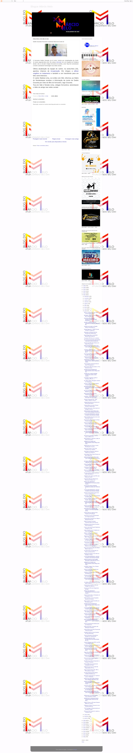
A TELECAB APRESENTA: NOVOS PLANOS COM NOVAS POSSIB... (92, 414)
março (85, 714)
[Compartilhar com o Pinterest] (57, 96)
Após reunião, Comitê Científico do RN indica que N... (91, 601)
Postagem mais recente (40, 139)
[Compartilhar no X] (54, 96)
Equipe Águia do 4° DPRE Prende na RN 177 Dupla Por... (91, 330)
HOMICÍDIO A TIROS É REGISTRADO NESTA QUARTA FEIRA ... (91, 360)
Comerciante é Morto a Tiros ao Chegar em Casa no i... (91, 586)
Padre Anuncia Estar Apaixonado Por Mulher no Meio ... (91, 611)
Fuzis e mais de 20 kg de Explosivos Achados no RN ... (92, 528)
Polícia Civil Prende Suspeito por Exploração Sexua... (91, 570)
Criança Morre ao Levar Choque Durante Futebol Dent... (91, 406)
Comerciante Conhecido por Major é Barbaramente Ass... (92, 519)
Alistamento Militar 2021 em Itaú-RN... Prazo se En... (91, 537)
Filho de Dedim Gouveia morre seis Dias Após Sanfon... (92, 417)
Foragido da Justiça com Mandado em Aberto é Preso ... (91, 539)
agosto (86, 303)
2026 (84, 285)
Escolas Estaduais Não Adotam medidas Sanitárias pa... (91, 673)
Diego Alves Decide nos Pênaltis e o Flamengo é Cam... (92, 653)
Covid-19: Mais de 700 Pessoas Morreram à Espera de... (91, 479)
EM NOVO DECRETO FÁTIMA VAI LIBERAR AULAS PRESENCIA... (91, 462)
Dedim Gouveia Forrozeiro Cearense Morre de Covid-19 (91, 522)
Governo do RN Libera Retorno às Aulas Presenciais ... (91, 343)
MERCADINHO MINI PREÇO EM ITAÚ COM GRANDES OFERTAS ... (92, 346)
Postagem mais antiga (72, 139)
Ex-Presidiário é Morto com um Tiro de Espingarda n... (92, 689)
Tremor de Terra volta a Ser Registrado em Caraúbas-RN (91, 357)
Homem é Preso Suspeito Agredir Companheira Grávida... (91, 384)
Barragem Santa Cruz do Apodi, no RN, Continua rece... (91, 316)
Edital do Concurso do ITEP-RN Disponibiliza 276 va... (91, 667)
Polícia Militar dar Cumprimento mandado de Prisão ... (91, 664)
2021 (84, 294)
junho (85, 307)
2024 (84, 289)
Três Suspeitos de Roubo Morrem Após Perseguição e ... (91, 364)
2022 (84, 292)
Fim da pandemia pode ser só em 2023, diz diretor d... (91, 473)
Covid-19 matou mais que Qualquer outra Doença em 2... (92, 686)
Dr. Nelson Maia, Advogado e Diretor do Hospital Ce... (92, 381)
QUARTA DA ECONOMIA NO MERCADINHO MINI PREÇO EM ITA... (91, 370)
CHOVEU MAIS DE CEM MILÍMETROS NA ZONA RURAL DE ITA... (91, 639)
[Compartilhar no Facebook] (55, 96)
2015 (84, 729)
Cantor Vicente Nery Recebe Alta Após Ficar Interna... (91, 429)
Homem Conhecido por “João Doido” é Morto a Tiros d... (90, 400)
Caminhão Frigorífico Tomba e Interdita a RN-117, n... (90, 378)
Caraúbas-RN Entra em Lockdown (91, 338)
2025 (84, 287)
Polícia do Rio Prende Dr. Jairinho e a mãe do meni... (92, 712)
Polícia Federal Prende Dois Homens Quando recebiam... (91, 423)
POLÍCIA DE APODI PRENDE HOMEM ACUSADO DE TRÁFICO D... (92, 487)
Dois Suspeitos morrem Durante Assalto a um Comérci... (91, 354)
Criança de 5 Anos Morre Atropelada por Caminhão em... (92, 576)
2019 (84, 722)
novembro (86, 298)
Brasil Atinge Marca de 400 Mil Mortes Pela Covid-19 (90, 336)
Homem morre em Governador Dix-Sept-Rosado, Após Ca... (92, 614)
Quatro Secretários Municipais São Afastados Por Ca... (91, 506)
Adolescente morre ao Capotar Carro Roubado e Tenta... (91, 696)
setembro (86, 301)
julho (85, 305)
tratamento (46, 73)
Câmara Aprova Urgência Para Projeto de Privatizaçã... (91, 513)
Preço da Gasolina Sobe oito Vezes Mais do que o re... (92, 548)
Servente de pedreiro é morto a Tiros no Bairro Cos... (91, 436)
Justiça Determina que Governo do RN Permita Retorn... (91, 403)
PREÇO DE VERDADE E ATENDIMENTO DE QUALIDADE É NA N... (92, 483)
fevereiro (86, 716)
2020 (84, 720)
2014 (84, 731)
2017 (84, 725)
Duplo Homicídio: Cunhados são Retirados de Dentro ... (91, 627)
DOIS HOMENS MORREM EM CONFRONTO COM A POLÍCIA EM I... (91, 620)
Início (83, 741)
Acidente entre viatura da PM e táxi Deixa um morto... (91, 476)
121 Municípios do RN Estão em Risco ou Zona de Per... (91, 551)
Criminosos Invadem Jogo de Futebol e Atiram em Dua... (90, 468)
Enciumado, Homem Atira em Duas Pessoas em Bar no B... (91, 420)
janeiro (86, 718)
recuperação (55, 71)
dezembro (86, 296)
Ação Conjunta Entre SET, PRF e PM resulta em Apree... (91, 670)
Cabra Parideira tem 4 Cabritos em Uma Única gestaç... (91, 531)
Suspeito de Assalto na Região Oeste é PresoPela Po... (90, 327)
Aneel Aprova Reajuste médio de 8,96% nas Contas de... (91, 452)
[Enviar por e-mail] (52, 96)
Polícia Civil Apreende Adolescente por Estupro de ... (91, 624)
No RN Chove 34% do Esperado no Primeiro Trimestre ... (92, 661)
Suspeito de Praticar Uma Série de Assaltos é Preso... (91, 554)
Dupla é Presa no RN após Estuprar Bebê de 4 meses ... (92, 703)
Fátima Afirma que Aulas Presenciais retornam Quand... (92, 630)
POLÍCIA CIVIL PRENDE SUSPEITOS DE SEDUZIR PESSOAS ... (90, 319)
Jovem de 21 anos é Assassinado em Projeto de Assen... (91, 516)
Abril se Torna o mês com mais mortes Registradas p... (91, 313)
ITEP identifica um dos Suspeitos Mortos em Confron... (91, 598)
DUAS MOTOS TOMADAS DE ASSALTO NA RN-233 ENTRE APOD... (91, 509)
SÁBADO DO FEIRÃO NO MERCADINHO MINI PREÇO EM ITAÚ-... (91, 442)
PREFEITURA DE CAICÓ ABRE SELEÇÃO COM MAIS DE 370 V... (92, 560)
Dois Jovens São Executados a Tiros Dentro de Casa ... (92, 367)
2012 (84, 734)
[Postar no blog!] (53, 96)
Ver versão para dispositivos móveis (55, 141)
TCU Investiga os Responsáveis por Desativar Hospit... (92, 709)
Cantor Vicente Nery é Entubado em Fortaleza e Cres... (92, 596)
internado (59, 62)
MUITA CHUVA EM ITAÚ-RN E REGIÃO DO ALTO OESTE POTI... (90, 649)
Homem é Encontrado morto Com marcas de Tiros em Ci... (91, 493)
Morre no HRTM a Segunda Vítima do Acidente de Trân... (91, 471)
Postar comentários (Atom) (42, 145)
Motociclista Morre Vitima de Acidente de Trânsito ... (90, 394)
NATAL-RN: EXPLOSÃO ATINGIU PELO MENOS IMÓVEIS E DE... (91, 679)
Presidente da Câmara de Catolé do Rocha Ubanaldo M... (92, 646)
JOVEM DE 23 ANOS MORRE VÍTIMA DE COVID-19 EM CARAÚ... (90, 374)
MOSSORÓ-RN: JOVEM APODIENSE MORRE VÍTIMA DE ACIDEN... (92, 387)
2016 (84, 727)
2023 (84, 291)
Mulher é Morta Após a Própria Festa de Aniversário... (91, 534)
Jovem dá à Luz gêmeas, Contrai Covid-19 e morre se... (91, 542)
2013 (84, 733)
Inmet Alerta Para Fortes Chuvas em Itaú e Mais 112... (92, 455)
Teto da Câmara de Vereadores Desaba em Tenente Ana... (91, 636)
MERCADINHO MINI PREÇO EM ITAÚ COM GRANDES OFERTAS (92, 412)
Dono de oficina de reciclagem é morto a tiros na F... (91, 659)
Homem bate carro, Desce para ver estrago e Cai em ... (92, 409)
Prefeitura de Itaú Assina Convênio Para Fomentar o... (91, 525)
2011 (84, 736)
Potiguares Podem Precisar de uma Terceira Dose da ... (92, 706)
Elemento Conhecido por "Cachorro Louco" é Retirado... (92, 676)
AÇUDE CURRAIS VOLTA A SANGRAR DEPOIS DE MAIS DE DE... (92, 323)
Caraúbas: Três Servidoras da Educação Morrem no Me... (90, 397)
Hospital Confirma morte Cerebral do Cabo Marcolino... (91, 633)
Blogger (75, 749)
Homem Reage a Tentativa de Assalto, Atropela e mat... (90, 499)
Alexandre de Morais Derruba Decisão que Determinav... (90, 333)
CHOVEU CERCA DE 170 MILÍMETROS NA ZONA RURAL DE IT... (91, 351)
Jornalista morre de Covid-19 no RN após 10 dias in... (92, 583)
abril (85, 310)
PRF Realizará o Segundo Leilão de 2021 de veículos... (92, 439)
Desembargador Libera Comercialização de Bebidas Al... (91, 426)
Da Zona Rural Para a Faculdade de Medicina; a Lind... (92, 391)
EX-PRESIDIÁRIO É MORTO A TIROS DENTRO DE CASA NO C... (91, 432)
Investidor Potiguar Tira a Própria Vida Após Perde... (91, 567)
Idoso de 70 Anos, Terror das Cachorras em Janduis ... (90, 449)
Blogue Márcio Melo (41, 6)
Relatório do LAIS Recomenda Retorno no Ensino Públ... (90, 545)
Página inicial (56, 139)
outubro (86, 300)
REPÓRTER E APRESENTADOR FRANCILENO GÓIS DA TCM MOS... (91, 699)
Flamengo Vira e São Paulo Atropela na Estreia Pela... (92, 496)
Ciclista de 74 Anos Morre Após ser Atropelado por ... (91, 573)
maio (85, 309)
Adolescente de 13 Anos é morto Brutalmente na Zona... (91, 446)
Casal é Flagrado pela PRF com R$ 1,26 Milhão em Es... (92, 643)
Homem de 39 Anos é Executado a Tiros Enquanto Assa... (91, 656)
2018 (84, 724)
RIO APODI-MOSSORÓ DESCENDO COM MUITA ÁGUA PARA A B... (92, 340)
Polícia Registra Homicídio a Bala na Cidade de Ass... (92, 465)
